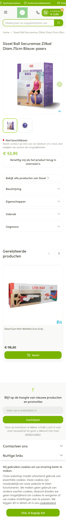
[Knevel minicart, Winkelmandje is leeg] (45, 12)
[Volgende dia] (59, 253)
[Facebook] (33, 389)
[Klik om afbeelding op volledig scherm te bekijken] (33, 84)
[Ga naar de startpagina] (22, 12)
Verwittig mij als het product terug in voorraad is (33, 161)
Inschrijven (33, 420)
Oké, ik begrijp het (33, 513)
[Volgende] (59, 84)
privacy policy (32, 434)
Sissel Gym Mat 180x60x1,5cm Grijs (23, 328)
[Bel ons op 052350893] (38, 12)
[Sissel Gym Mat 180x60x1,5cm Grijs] (33, 295)
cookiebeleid (48, 503)
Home (6, 32)
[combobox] (28, 22)
